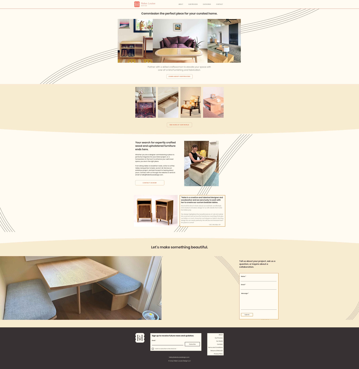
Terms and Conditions (215, 347)
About (221, 335)
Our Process (219, 338)
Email (243, 284)
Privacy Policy (218, 354)
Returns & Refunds (217, 351)
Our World (219, 341)
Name (243, 276)
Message (244, 293)
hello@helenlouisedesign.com (179, 357)
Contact (220, 344)
